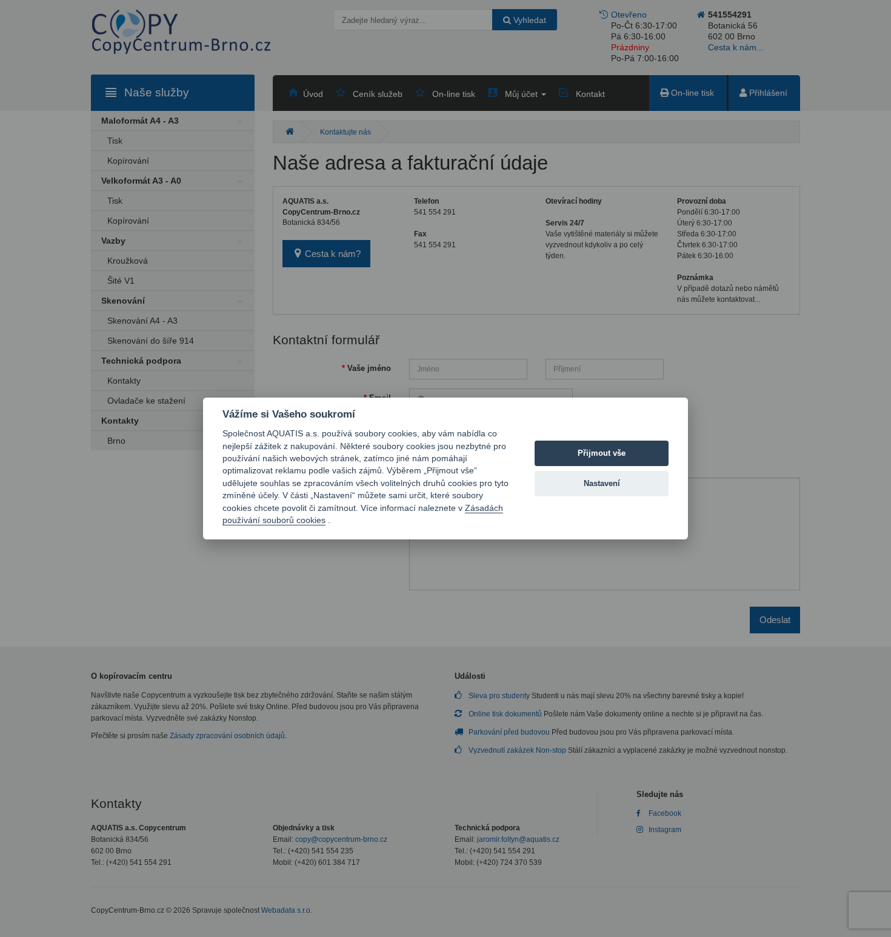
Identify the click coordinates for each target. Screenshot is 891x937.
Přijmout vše (602, 453)
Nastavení (602, 483)
